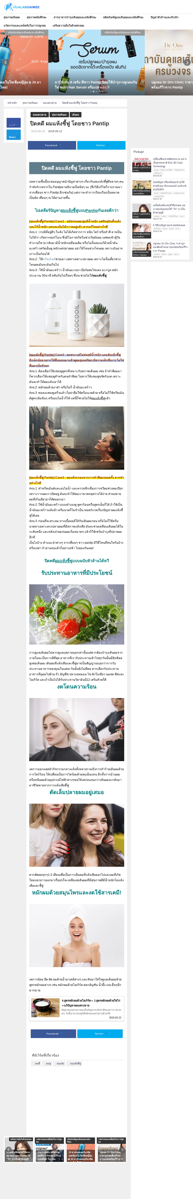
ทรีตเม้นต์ (49, 259)
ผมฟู (48, 1063)
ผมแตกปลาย (39, 114)
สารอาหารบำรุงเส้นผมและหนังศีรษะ (75, 17)
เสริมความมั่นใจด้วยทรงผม (68, 25)
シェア (12, 125)
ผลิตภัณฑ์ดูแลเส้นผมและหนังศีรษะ (123, 17)
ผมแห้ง (60, 1063)
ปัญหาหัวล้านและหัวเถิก (164, 17)
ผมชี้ (37, 1063)
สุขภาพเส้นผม (12, 17)
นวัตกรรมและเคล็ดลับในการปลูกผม (25, 25)
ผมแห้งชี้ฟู (75, 1063)
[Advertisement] (76, 1098)
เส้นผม (75, 114)
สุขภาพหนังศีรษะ (37, 17)
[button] (5, 62)
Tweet (12, 137)
